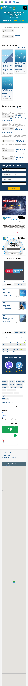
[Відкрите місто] (14, 270)
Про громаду (6, 20)
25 (21, 349)
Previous (4, 281)
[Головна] (2, 2)
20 (3, 349)
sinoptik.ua (19, 419)
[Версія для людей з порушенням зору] (17, 2)
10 (17, 344)
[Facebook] (6, 2)
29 (10, 352)
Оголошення (7, 284)
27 (3, 352)
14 (7, 347)
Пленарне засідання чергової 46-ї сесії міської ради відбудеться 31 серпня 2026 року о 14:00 (7, 66)
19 (24, 347)
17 (17, 347)
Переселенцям (18, 20)
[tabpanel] (14, 270)
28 (7, 352)
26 (24, 349)
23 (14, 349)
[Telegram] (14, 2)
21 (7, 349)
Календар (8, 332)
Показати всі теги (7, 402)
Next (23, 281)
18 (21, 347)
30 (14, 352)
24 (17, 349)
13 (3, 347)
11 (21, 344)
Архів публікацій (20, 332)
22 (10, 349)
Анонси (20, 284)
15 (10, 347)
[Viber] (10, 2)
